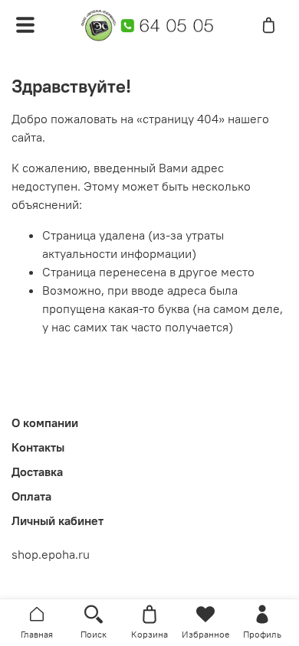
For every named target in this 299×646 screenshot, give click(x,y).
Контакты (38, 447)
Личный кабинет (58, 520)
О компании (45, 422)
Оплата (31, 496)
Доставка (37, 471)
